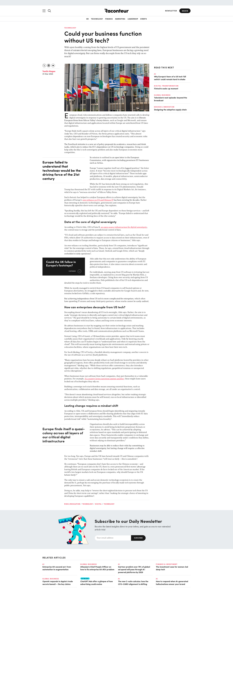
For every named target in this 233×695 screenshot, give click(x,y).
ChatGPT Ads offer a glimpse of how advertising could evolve (96, 582)
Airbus (100, 163)
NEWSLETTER (171, 11)
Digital (98, 504)
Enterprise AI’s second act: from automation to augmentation (56, 568)
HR (87, 19)
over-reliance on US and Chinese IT (98, 200)
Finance (109, 19)
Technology (97, 19)
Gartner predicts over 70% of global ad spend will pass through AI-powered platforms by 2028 (134, 569)
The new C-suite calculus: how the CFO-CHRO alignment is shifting (133, 582)
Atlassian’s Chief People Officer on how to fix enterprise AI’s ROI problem (97, 568)
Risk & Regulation (72, 504)
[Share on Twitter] (44, 65)
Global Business (162, 95)
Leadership (133, 19)
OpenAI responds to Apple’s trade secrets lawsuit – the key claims (57, 582)
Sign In (185, 11)
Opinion (85, 578)
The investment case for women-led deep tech (172, 568)
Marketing (120, 19)
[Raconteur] (116, 11)
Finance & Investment (166, 564)
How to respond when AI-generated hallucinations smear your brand (172, 582)
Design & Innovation (164, 107)
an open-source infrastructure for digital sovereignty (124, 227)
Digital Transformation (166, 86)
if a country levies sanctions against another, (104, 379)
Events (143, 19)
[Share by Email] (53, 65)
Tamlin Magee (48, 71)
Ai (155, 74)
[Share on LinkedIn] (49, 65)
